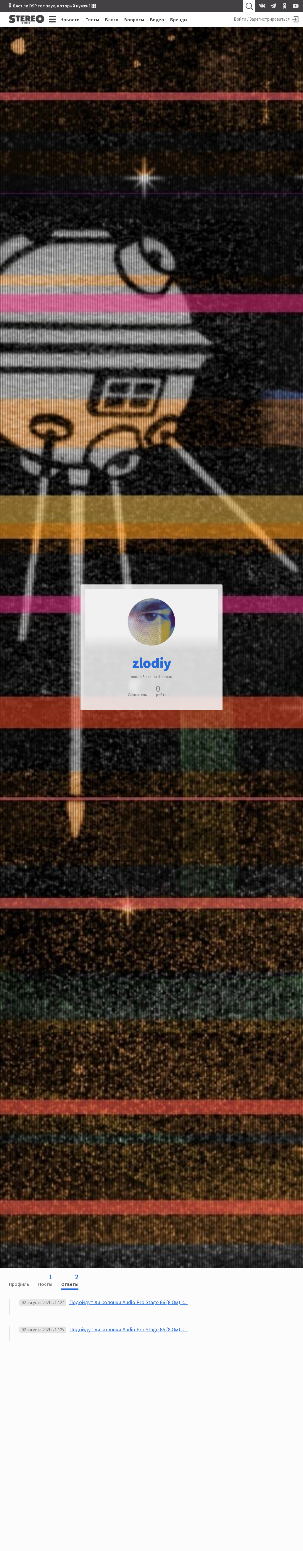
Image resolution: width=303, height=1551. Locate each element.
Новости (70, 19)
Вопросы (134, 19)
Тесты (92, 19)
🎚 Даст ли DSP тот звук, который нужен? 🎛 (52, 6)
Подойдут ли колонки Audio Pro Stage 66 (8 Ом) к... (128, 1302)
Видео (157, 19)
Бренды (178, 19)
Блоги (111, 19)
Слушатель (137, 695)
